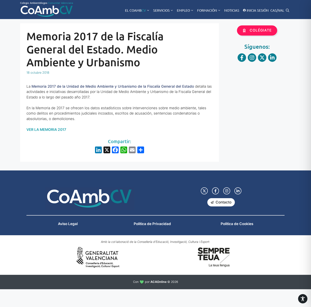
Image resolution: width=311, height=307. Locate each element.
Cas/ (274, 10)
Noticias (231, 10)
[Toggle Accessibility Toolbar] (303, 299)
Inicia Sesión (258, 10)
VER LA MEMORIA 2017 (46, 129)
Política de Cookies (237, 224)
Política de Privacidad (152, 224)
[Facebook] (115, 150)
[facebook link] (215, 190)
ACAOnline (158, 281)
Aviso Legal (68, 224)
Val (281, 10)
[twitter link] (204, 190)
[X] (107, 150)
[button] (287, 10)
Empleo (183, 10)
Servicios (161, 10)
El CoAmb (135, 10)
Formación (207, 10)
